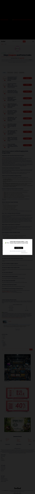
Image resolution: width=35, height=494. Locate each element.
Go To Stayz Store (19, 247)
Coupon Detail (23, 252)
